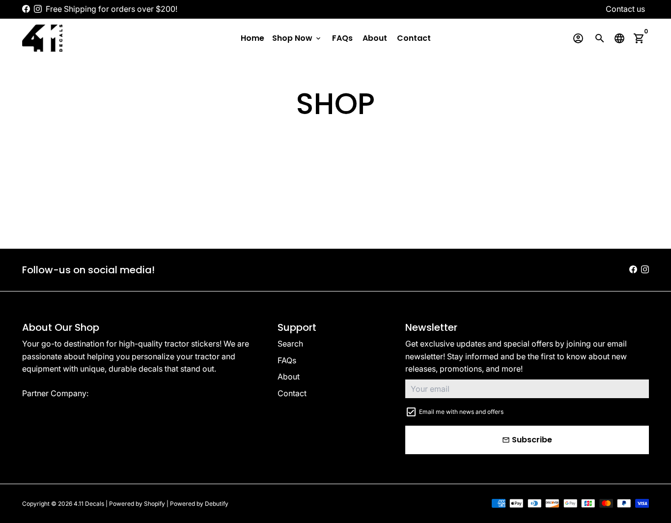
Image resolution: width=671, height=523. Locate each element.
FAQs (342, 38)
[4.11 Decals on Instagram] (38, 9)
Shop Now (297, 38)
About (375, 38)
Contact (414, 38)
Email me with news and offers (461, 411)
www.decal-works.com (132, 393)
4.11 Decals (89, 503)
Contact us (625, 9)
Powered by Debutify (199, 503)
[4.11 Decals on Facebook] (26, 9)
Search (290, 344)
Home (252, 38)
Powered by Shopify (137, 503)
